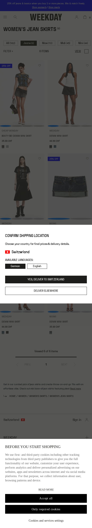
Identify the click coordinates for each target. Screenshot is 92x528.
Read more (46, 489)
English (37, 266)
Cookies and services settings (46, 520)
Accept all (45, 498)
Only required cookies (46, 509)
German (15, 266)
